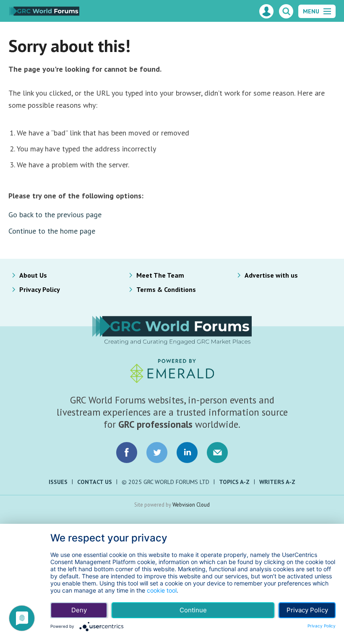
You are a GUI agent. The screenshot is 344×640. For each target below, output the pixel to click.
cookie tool (162, 590)
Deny (79, 610)
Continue (193, 610)
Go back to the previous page (55, 214)
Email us (217, 452)
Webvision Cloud (191, 504)
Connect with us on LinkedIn (187, 452)
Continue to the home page (51, 231)
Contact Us (94, 482)
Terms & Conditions (166, 289)
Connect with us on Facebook (127, 452)
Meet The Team (160, 275)
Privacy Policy (39, 289)
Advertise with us (271, 275)
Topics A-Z (234, 482)
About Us (33, 275)
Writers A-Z (277, 482)
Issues (58, 482)
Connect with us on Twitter (157, 452)
